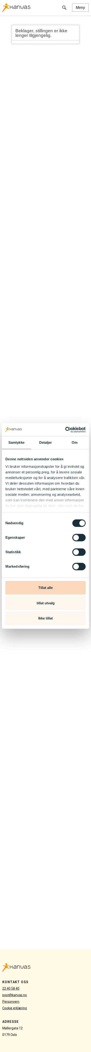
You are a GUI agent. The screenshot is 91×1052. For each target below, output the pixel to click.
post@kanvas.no (14, 995)
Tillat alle (45, 588)
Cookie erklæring (14, 1008)
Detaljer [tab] (45, 442)
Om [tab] (74, 442)
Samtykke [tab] (16, 442)
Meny (80, 8)
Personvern (10, 1001)
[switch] (79, 537)
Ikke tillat (45, 618)
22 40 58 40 (10, 988)
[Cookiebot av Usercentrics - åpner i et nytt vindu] (65, 430)
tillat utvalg (46, 603)
